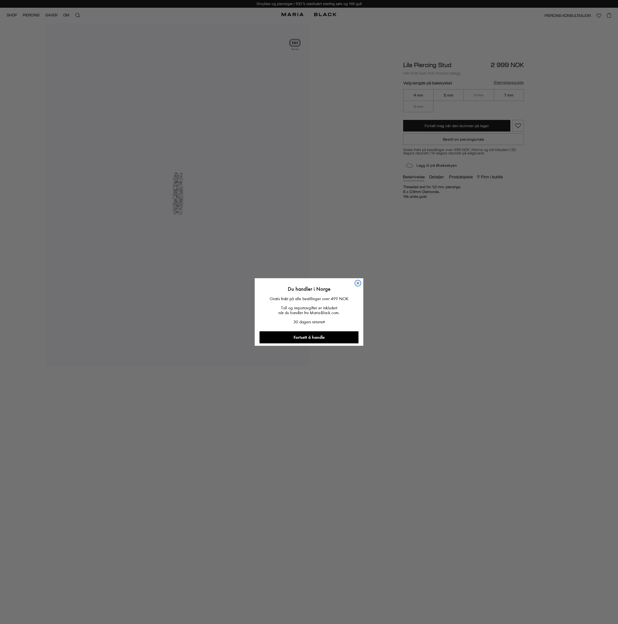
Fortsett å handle (309, 337)
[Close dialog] (358, 283)
